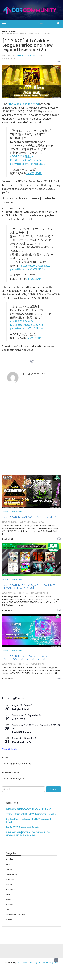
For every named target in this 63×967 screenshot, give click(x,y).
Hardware (10, 889)
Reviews (10, 904)
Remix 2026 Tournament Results (22, 827)
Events (9, 869)
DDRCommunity (34, 374)
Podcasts (10, 899)
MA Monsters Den (22, 742)
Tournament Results (15, 914)
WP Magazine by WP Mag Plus (43, 962)
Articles (20, 55)
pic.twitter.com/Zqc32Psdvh (27, 328)
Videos (9, 919)
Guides (9, 884)
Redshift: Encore (21, 732)
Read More (7, 678)
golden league (8, 58)
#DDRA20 (16, 156)
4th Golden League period (23, 103)
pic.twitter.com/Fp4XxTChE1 (27, 163)
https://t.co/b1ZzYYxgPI (30, 160)
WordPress (22, 962)
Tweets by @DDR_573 (13, 778)
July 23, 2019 (9, 55)
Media (8, 894)
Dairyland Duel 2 (21, 709)
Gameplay (10, 879)
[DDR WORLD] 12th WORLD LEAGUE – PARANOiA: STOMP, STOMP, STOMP (27, 657)
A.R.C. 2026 (18, 719)
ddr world (24, 664)
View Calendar (10, 749)
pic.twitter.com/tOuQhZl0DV (27, 269)
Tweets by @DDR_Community (16, 763)
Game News (30, 55)
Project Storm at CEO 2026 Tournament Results (31, 813)
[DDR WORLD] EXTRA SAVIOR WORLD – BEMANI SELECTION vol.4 (28, 834)
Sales (8, 909)
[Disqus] (31, 431)
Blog (8, 864)
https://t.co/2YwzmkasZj (35, 265)
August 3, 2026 (10, 664)
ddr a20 (42, 55)
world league (37, 664)
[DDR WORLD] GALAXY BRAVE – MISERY (28, 808)
